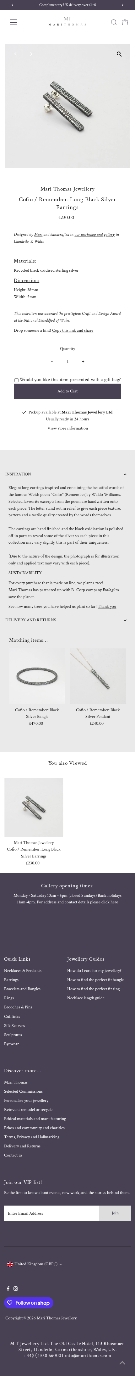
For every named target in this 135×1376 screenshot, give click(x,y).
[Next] (31, 54)
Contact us (13, 1155)
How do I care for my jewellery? (94, 971)
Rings (9, 998)
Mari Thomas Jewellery (56, 1318)
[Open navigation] (20, 22)
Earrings (11, 980)
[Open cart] (125, 22)
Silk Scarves (14, 1026)
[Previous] (15, 54)
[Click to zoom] (119, 54)
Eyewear (11, 1044)
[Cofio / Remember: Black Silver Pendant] (98, 676)
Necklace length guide (86, 998)
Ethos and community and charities (34, 1128)
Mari (38, 234)
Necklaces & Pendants (22, 971)
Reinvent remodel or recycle (28, 1109)
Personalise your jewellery (26, 1100)
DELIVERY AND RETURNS (30, 620)
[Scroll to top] (122, 1363)
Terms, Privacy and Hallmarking (31, 1137)
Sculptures (13, 1035)
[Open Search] (114, 22)
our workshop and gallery (94, 234)
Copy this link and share (72, 330)
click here (109, 902)
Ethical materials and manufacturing (35, 1119)
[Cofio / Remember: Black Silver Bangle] (37, 676)
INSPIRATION (18, 474)
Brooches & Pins (18, 1007)
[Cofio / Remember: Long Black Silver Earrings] (33, 807)
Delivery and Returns (22, 1146)
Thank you (107, 606)
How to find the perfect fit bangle (95, 980)
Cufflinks (12, 1016)
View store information (67, 428)
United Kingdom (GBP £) (35, 1264)
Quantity (67, 349)
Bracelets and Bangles (22, 989)
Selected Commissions (23, 1091)
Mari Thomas (16, 1082)
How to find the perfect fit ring (93, 989)
